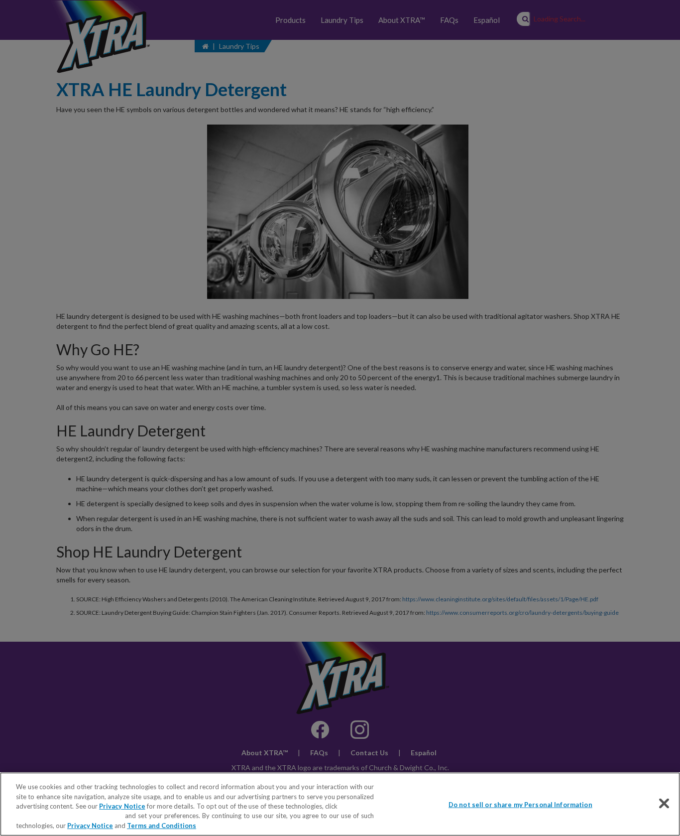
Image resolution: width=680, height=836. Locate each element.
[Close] (664, 804)
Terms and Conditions (161, 826)
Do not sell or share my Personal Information (520, 805)
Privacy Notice (122, 806)
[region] (340, 804)
